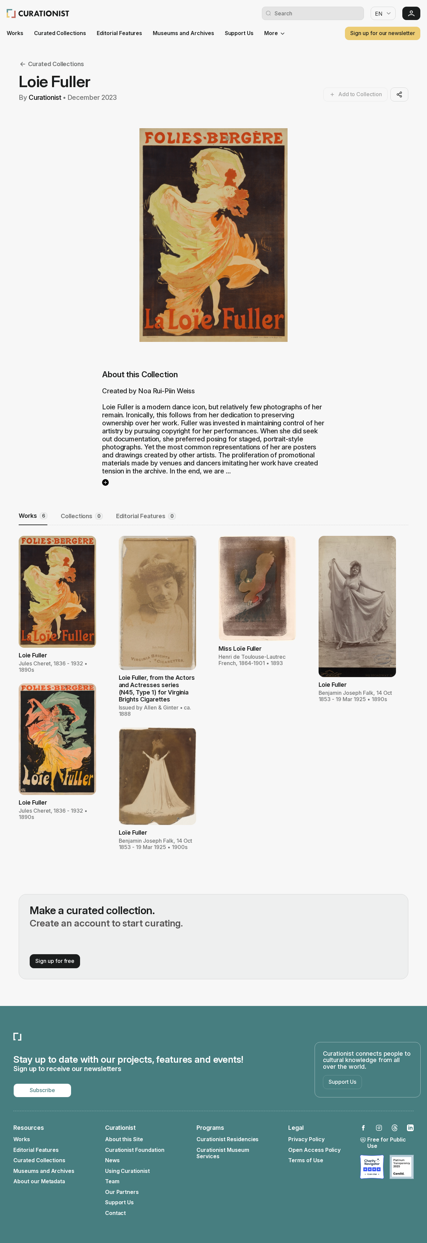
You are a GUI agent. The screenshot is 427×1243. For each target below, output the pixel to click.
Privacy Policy (306, 1139)
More (271, 33)
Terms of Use (305, 1160)
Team (112, 1181)
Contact (115, 1213)
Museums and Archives (183, 33)
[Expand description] (105, 482)
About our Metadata (39, 1181)
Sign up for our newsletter (382, 33)
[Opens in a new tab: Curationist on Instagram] (379, 1127)
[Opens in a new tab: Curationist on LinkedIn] (410, 1127)
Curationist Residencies (227, 1139)
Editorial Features (119, 33)
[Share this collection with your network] (399, 94)
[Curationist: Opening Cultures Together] (38, 13)
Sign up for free (54, 961)
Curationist (45, 97)
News (112, 1160)
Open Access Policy (314, 1150)
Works (15, 33)
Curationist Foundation (134, 1150)
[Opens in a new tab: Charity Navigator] (372, 1167)
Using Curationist (127, 1171)
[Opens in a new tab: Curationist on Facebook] (363, 1127)
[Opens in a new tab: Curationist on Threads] (394, 1127)
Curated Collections (60, 33)
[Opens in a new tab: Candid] (402, 1167)
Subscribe (42, 1090)
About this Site (124, 1139)
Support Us (239, 33)
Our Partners (122, 1192)
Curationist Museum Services (222, 1153)
